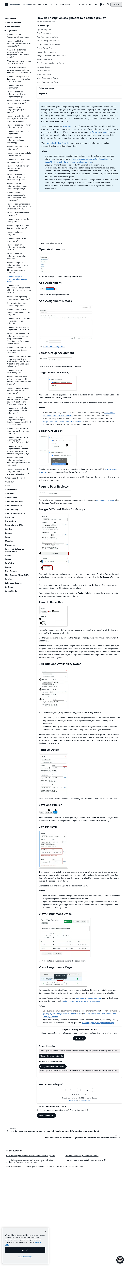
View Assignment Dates (47, 78)
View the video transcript (52, 243)
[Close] (45, 1231)
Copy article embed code (51, 1056)
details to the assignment (54, 346)
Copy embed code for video (52, 1066)
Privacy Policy (72, 1100)
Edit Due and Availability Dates (50, 63)
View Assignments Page (47, 82)
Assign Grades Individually (48, 44)
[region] (25, 1246)
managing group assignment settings (98, 1022)
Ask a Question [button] (46, 1115)
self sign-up (95, 132)
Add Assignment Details (47, 37)
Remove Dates (43, 67)
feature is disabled (62, 421)
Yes (72, 1090)
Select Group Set (44, 48)
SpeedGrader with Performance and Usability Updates (68, 162)
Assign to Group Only (46, 59)
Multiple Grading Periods (57, 143)
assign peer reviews (105, 500)
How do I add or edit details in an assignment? (85, 1160)
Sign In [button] (79, 1038)
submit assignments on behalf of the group (81, 1001)
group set (67, 126)
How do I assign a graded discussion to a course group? (30, 1155)
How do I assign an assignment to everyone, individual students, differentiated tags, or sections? (29, 1161)
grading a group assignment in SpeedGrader (91, 159)
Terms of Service (85, 1100)
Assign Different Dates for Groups (51, 56)
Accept (25, 1250)
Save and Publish (44, 70)
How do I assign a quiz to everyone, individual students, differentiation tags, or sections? (44, 1166)
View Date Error (44, 74)
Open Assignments (45, 29)
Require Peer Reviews (46, 52)
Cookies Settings (25, 1256)
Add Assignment (44, 33)
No (87, 1090)
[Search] (108, 4)
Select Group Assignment (48, 40)
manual (106, 132)
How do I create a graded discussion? (81, 1155)
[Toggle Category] (4, 19)
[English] (17, 4)
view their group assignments (88, 998)
